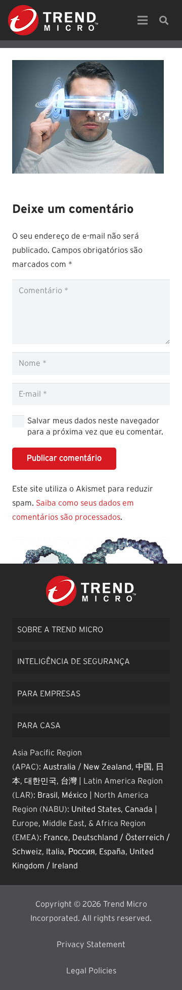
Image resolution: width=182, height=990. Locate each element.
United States (96, 809)
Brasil (47, 795)
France (55, 838)
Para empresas (48, 694)
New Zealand (107, 767)
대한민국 (40, 781)
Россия (81, 852)
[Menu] (142, 20)
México (74, 795)
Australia (59, 767)
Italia (55, 852)
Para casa (39, 726)
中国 (143, 767)
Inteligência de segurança (73, 661)
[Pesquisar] (164, 20)
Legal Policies (91, 971)
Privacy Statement (91, 945)
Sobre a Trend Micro (60, 630)
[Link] (53, 20)
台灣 (69, 781)
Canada (139, 809)
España (112, 852)
